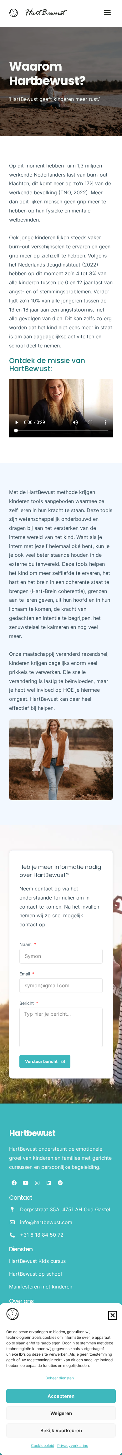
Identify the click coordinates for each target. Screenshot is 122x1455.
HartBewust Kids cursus (37, 1261)
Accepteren (61, 1396)
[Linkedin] (49, 1183)
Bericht (27, 1003)
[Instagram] (37, 1183)
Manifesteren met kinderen (40, 1286)
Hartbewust (32, 1133)
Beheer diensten (59, 1378)
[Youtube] (26, 1183)
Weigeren (61, 1413)
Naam (26, 944)
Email (25, 973)
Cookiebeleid (42, 1445)
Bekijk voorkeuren (61, 1430)
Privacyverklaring (72, 1445)
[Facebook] (14, 1183)
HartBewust (44, 13)
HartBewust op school (35, 1274)
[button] (112, 1315)
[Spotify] (60, 1183)
